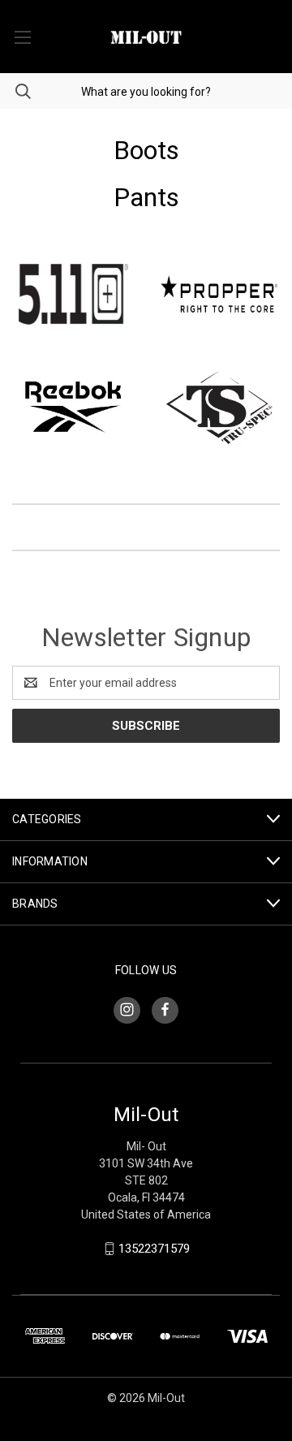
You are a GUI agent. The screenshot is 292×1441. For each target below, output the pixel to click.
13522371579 (154, 1248)
